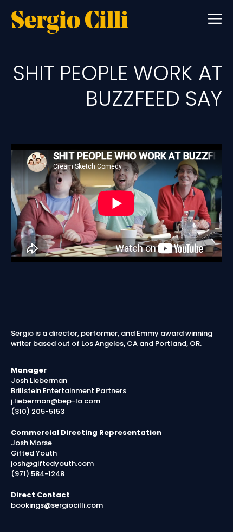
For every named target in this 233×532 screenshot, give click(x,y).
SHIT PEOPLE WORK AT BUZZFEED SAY (117, 86)
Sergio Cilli (69, 22)
